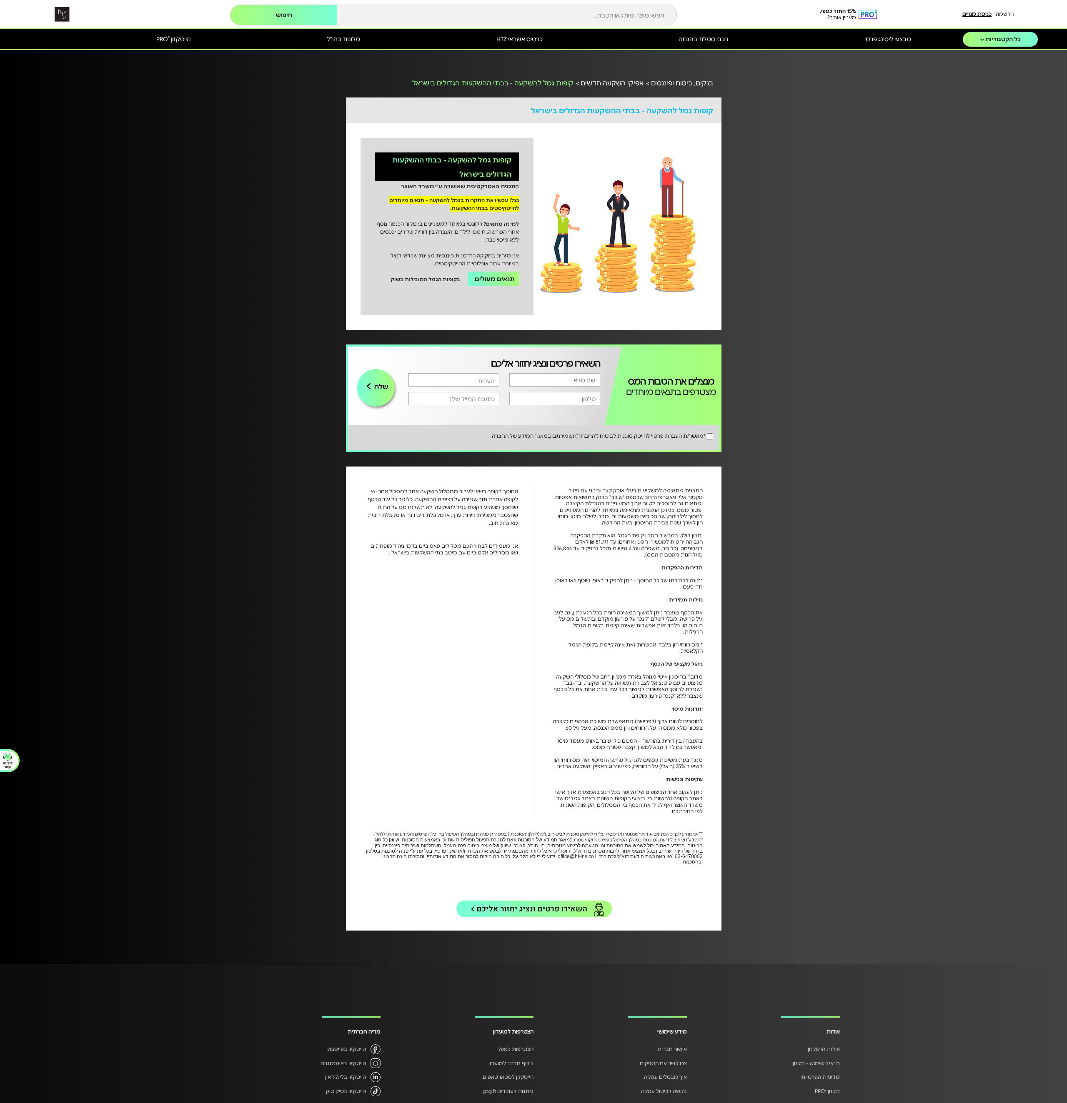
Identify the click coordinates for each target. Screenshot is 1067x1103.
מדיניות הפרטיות (820, 1077)
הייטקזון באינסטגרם (343, 1063)
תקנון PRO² (827, 1091)
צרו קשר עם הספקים (663, 1063)
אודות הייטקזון (824, 1049)
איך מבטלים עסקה (665, 1077)
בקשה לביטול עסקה (664, 1091)
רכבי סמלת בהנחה (703, 38)
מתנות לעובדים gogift (508, 1091)
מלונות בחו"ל (343, 38)
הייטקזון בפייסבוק (346, 1049)
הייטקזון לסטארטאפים (508, 1077)
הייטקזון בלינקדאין (345, 1077)
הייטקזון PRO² (173, 38)
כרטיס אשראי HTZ (519, 38)
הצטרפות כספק (515, 1049)
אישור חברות (672, 1049)
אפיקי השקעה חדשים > (610, 82)
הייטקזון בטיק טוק (346, 1091)
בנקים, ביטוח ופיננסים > (679, 82)
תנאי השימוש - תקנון (816, 1063)
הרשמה (1005, 13)
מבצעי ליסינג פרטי (887, 38)
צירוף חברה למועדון (511, 1063)
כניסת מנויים (977, 13)
